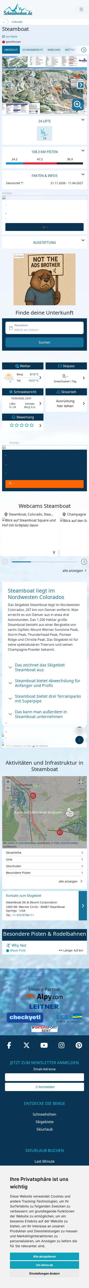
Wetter (70, 50)
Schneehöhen (44, 1114)
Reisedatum (21, 325)
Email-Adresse (45, 1069)
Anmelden (47, 1087)
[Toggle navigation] (81, 9)
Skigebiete (45, 1121)
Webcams (54, 50)
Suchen (44, 342)
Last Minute (45, 1161)
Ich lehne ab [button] (44, 1265)
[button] (84, 562)
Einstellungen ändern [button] (44, 1273)
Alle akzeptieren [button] (44, 1256)
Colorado (17, 22)
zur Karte (11, 36)
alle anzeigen (73, 570)
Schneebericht (32, 50)
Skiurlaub (44, 1129)
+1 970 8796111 (23, 915)
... (4, 22)
